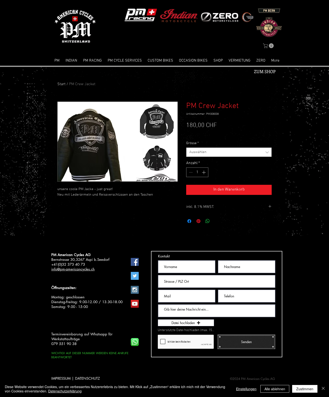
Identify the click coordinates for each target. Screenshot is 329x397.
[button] (269, 45)
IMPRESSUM (61, 378)
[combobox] (229, 152)
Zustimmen (304, 388)
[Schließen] (323, 388)
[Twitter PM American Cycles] (135, 276)
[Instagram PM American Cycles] (135, 290)
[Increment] (204, 172)
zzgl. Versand (213, 134)
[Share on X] (217, 221)
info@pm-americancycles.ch (73, 269)
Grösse (192, 143)
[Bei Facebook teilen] (189, 221)
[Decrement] (190, 172)
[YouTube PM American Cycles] (135, 304)
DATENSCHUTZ (87, 378)
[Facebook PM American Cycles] (135, 262)
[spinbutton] (197, 172)
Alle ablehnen (274, 388)
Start (61, 84)
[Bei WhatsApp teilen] (208, 221)
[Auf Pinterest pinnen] (198, 221)
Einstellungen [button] (246, 388)
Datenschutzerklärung (65, 391)
